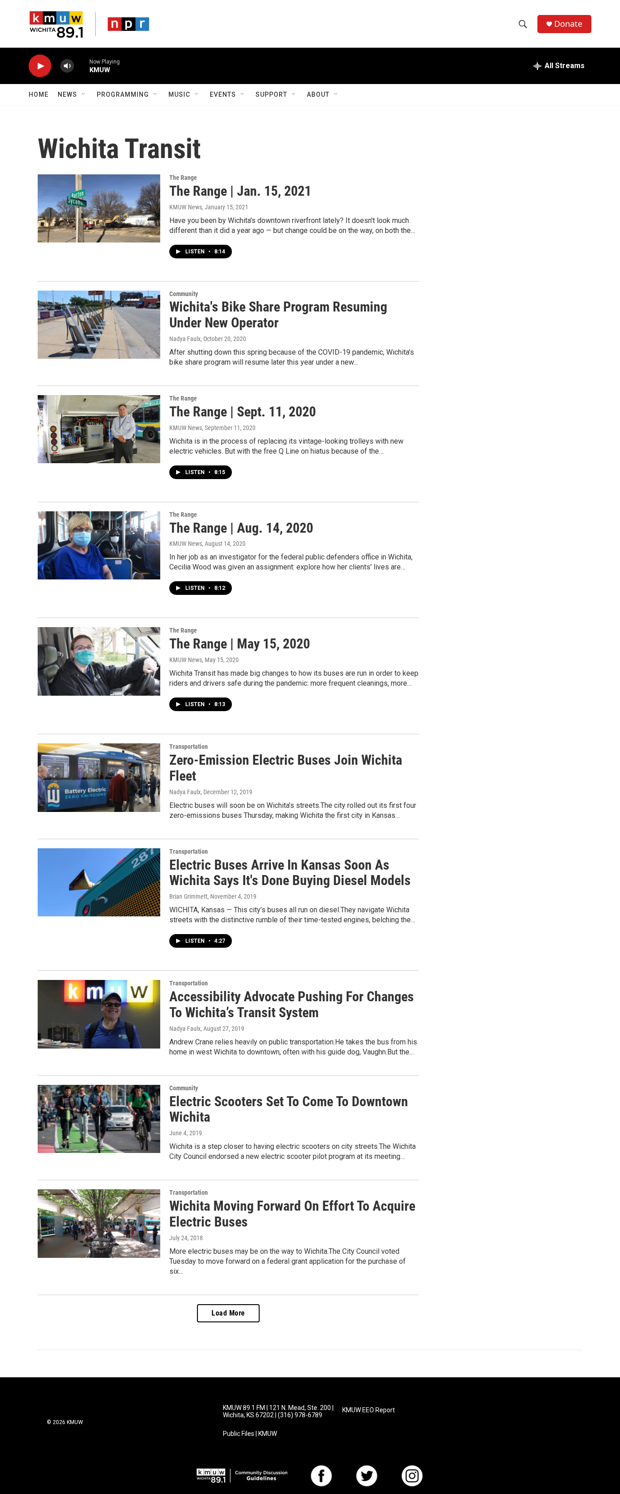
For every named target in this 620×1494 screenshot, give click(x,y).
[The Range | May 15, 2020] (99, 661)
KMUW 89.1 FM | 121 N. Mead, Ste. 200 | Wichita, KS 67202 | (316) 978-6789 (278, 1412)
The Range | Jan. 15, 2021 (240, 191)
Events (223, 94)
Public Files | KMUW (250, 1433)
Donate (568, 24)
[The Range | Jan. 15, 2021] (99, 208)
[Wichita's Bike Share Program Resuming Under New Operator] (99, 325)
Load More (228, 1313)
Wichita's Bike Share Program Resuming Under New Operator (278, 315)
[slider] (81, 65)
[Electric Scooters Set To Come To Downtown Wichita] (99, 1119)
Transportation (188, 746)
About (318, 94)
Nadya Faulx (185, 338)
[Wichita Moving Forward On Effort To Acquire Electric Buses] (99, 1223)
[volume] (67, 66)
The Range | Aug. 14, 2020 (241, 528)
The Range (183, 177)
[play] (40, 66)
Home (39, 94)
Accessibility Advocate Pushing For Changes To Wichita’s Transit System (291, 1004)
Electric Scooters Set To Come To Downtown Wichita (288, 1109)
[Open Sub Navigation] (84, 94)
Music (179, 94)
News (67, 94)
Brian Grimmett (188, 896)
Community (183, 293)
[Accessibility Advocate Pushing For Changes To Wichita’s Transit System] (99, 1014)
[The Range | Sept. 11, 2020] (99, 429)
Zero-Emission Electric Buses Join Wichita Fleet (285, 768)
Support (271, 94)
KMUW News (185, 207)
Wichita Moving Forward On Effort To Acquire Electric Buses (292, 1214)
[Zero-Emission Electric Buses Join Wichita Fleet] (99, 777)
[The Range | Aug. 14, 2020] (99, 545)
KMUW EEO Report (368, 1410)
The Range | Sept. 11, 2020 (242, 412)
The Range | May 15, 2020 (239, 644)
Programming (123, 94)
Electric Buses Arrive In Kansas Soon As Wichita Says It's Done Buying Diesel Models (290, 873)
